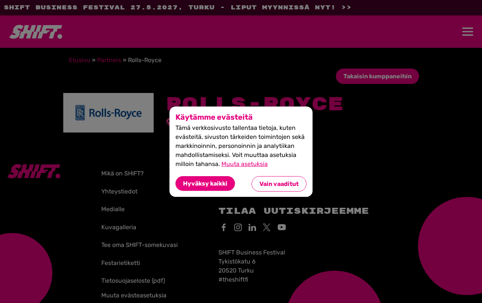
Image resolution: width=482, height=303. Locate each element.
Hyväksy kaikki (205, 183)
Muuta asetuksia (244, 163)
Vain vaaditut (279, 183)
